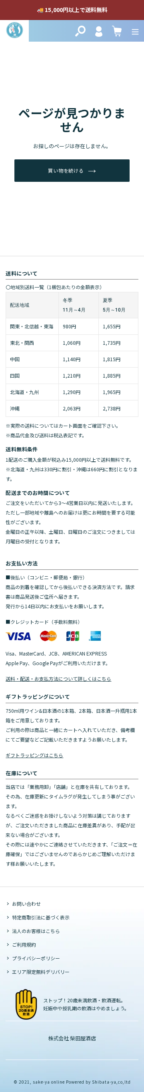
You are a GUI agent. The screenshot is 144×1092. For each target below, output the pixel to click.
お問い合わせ (26, 903)
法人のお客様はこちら (36, 930)
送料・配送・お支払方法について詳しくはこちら (58, 678)
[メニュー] (135, 31)
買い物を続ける (66, 170)
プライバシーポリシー (36, 958)
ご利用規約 (24, 944)
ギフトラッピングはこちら (34, 755)
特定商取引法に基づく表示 (41, 917)
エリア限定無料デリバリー (41, 971)
